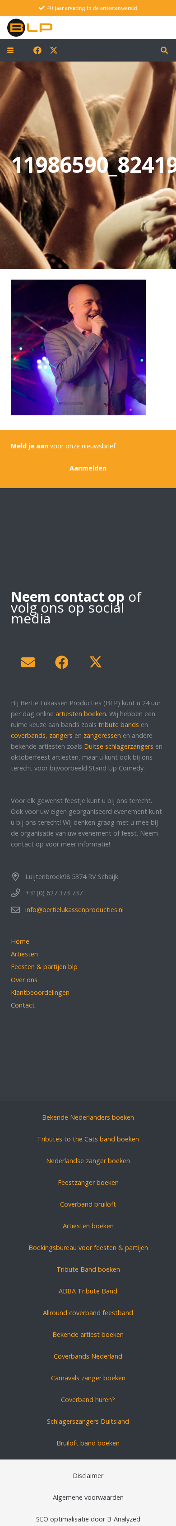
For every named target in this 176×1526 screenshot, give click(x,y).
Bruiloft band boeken (88, 1443)
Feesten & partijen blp (44, 966)
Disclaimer (88, 1475)
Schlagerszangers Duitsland (88, 1421)
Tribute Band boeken (88, 1269)
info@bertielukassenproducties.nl (74, 909)
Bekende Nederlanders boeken (88, 1117)
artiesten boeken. (81, 713)
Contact (23, 1005)
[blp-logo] (29, 28)
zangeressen (102, 735)
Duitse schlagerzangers (118, 746)
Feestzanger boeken (88, 1182)
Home (20, 941)
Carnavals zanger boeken (88, 1378)
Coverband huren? (88, 1399)
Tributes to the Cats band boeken (88, 1139)
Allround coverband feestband (88, 1312)
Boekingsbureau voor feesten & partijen (88, 1247)
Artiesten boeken (88, 1226)
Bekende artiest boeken (88, 1334)
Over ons (24, 979)
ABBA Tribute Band (88, 1291)
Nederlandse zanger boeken (88, 1160)
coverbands (28, 735)
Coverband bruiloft (88, 1204)
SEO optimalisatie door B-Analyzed (88, 1519)
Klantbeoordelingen (40, 992)
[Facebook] (37, 50)
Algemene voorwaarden (88, 1497)
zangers (61, 735)
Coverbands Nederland (88, 1356)
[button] (10, 50)
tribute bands (118, 724)
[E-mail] (28, 663)
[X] (54, 50)
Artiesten (24, 954)
